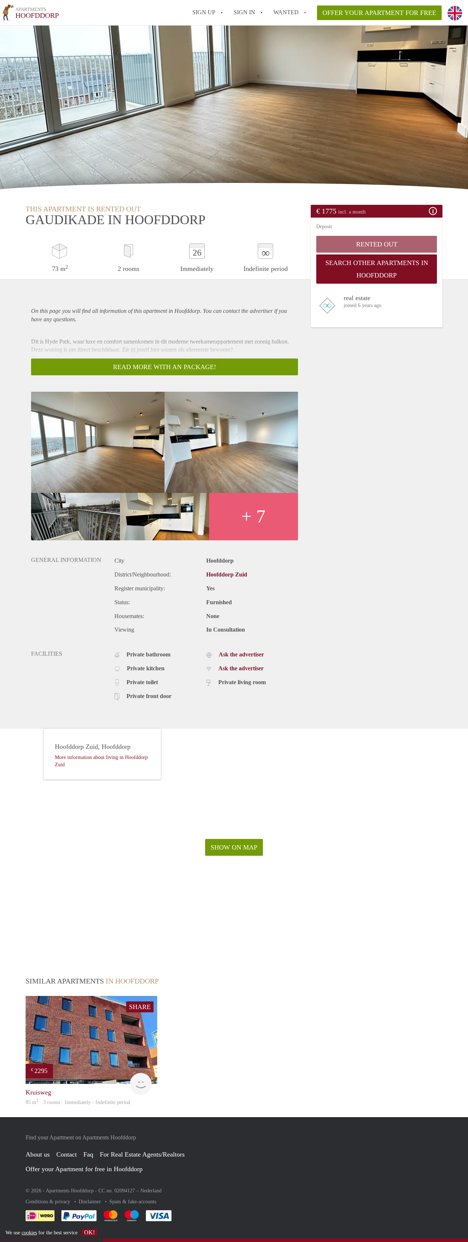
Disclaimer (90, 1201)
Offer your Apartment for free (379, 12)
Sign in (244, 12)
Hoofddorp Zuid (226, 574)
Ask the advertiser (241, 654)
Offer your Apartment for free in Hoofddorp (84, 1169)
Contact (66, 1154)
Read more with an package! (164, 367)
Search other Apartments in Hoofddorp (376, 269)
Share (140, 1007)
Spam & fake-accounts (132, 1201)
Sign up (203, 12)
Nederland (151, 1190)
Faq (88, 1154)
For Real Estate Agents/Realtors (142, 1154)
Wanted (286, 12)
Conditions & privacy (49, 1201)
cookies (29, 1232)
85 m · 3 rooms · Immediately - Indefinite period (78, 1102)
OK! (89, 1232)
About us (38, 1154)
